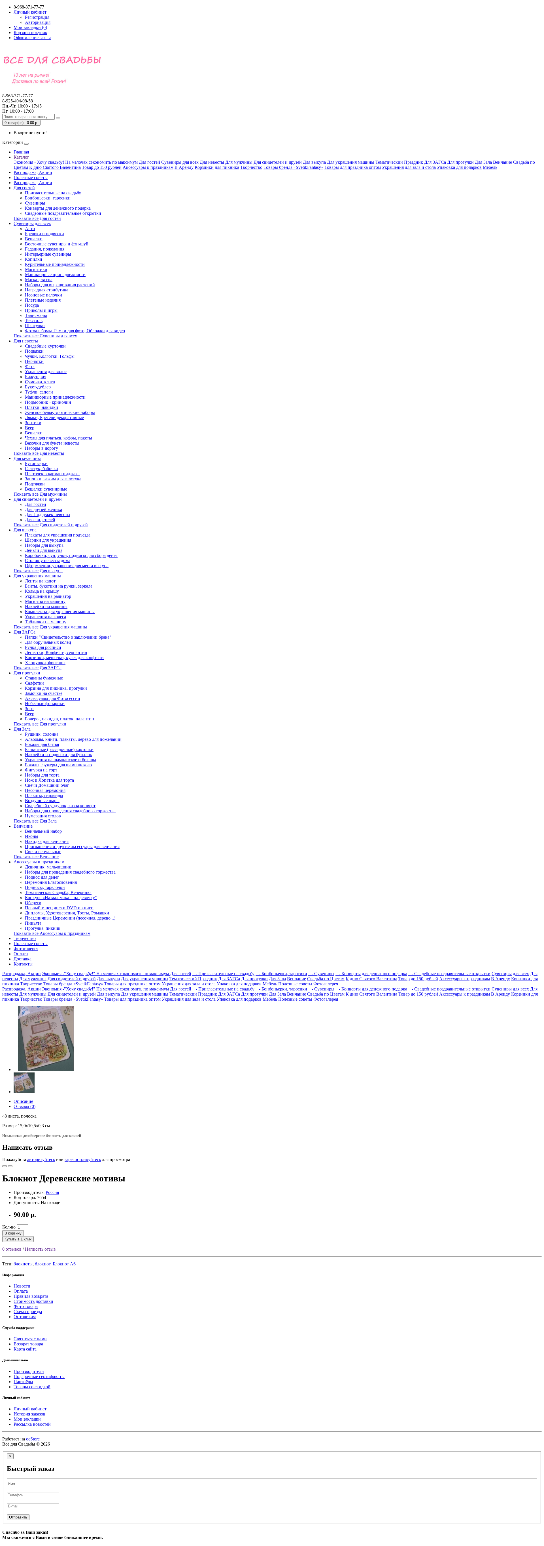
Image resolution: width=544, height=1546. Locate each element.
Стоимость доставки (33, 1301)
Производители (29, 1371)
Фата (30, 366)
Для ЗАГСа (435, 162)
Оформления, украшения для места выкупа (67, 565)
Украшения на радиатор (48, 596)
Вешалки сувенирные (46, 489)
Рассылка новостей (32, 1424)
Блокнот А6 (64, 1263)
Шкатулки (35, 325)
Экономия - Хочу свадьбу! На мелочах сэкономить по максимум (76, 162)
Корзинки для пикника (217, 167)
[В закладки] (4, 1166)
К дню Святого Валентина (55, 167)
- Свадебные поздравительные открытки (449, 973)
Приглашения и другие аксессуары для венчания (72, 846)
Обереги (33, 902)
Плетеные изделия (43, 300)
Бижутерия (35, 376)
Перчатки (34, 361)
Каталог (21, 157)
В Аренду (184, 167)
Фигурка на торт (41, 769)
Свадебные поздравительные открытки (63, 213)
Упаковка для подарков (459, 167)
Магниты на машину (45, 601)
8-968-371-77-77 (17, 98)
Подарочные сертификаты (39, 1376)
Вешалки (33, 238)
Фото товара (26, 1306)
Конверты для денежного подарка (58, 208)
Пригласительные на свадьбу (53, 192)
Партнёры (23, 1381)
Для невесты (212, 162)
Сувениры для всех (180, 162)
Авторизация (37, 22)
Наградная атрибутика (46, 289)
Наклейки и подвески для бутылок (58, 754)
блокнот (42, 1263)
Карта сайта (25, 1349)
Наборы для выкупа (44, 545)
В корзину (13, 1233)
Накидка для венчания (47, 841)
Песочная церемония (45, 790)
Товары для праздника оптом (352, 167)
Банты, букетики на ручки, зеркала (58, 586)
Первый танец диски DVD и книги (59, 907)
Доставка (22, 958)
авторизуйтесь (41, 1159)
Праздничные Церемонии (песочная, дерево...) (70, 918)
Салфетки (34, 683)
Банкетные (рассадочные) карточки (59, 749)
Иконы (31, 836)
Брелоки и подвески (44, 233)
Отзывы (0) (24, 1106)
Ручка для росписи (43, 647)
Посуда (32, 305)
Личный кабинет (30, 1408)
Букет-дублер (38, 386)
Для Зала (483, 162)
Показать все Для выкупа (38, 570)
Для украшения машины (350, 162)
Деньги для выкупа (43, 550)
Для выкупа (314, 162)
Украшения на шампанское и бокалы (60, 759)
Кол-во (9, 1227)
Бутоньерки (36, 463)
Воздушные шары (42, 800)
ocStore (33, 1438)
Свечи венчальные (43, 851)
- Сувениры (321, 973)
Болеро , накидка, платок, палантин (59, 718)
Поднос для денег (42, 877)
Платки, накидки (41, 407)
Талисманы (36, 315)
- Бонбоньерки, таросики (281, 973)
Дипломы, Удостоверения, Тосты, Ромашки (67, 912)
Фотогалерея (26, 948)
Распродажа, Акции (33, 172)
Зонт (29, 708)
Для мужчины (238, 162)
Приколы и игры (41, 310)
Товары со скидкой (32, 1386)
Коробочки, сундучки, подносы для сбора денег (71, 555)
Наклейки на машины (46, 606)
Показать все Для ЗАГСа (37, 667)
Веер (29, 427)
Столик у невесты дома (47, 560)
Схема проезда (28, 1311)
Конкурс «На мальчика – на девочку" (61, 897)
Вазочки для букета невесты (52, 443)
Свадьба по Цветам (326, 978)
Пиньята (33, 923)
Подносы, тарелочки (45, 887)
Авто (30, 228)
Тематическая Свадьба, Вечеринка (58, 892)
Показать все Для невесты (39, 453)
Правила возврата (31, 1296)
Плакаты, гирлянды (44, 795)
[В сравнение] (10, 1166)
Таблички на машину (45, 621)
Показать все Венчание (36, 856)
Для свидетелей (40, 519)
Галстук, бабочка (41, 468)
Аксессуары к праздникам (148, 167)
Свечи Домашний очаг (47, 785)
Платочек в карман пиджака (52, 473)
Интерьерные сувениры (48, 254)
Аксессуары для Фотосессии (52, 698)
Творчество (251, 167)
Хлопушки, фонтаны (45, 662)
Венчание (502, 162)
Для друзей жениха (43, 509)
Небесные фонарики (45, 703)
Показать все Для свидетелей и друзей (51, 524)
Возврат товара (28, 1343)
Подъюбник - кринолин (48, 402)
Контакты (23, 964)
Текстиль (33, 320)
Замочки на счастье (43, 693)
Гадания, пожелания (44, 249)
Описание (23, 1101)
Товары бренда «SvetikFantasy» (293, 167)
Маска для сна (38, 279)
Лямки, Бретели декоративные (54, 417)
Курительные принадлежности (55, 264)
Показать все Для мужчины (40, 494)
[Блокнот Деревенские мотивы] (46, 1069)
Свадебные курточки (45, 346)
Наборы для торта (42, 775)
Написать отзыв (40, 1249)
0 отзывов (12, 1249)
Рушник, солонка (41, 734)
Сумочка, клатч (40, 381)
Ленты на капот (40, 581)
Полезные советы (31, 177)
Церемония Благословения (51, 882)
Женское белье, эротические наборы (60, 412)
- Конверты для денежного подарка (371, 973)
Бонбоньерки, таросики (48, 197)
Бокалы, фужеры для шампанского (58, 764)
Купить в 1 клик (18, 1239)
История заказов (29, 1414)
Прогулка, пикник (42, 928)
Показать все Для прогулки (40, 724)
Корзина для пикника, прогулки (56, 688)
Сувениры (35, 203)
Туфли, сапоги (39, 392)
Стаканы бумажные (44, 678)
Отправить (18, 1517)
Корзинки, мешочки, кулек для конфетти (64, 657)
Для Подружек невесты (47, 514)
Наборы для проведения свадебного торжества (70, 810)
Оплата (21, 953)
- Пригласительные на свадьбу (223, 973)
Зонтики (33, 422)
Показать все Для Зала (35, 821)
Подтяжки (35, 483)
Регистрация (37, 17)
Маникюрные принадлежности (55, 274)
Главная (21, 152)
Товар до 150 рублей (102, 167)
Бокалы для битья (42, 744)
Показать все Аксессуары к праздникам (52, 933)
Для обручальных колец (48, 642)
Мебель (490, 167)
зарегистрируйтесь (83, 1159)
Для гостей (149, 162)
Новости (22, 1286)
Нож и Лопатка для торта (49, 780)
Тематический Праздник (399, 162)
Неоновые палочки (43, 295)
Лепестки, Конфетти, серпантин (56, 652)
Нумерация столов (43, 815)
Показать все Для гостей (37, 218)
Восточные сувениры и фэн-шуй (56, 243)
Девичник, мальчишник (48, 867)
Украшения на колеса (45, 616)
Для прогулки (460, 162)
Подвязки (34, 351)
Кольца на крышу (42, 591)
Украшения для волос (46, 371)
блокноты (23, 1263)
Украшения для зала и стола (409, 167)
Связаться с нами (30, 1338)
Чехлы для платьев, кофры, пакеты (58, 438)
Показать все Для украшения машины (50, 626)
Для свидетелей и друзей (278, 162)
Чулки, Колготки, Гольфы (50, 356)
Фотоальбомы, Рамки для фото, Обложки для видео (75, 330)
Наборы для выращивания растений (60, 284)
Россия (52, 1192)
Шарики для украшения (48, 540)
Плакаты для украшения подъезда (57, 535)
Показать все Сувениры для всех (45, 335)
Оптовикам (25, 1316)
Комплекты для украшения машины (60, 611)
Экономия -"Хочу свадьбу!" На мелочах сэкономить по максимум (106, 973)
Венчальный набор (43, 831)
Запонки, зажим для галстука (53, 478)
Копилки (33, 259)
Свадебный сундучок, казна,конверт (60, 805)
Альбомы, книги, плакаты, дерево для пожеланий (73, 739)
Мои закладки (27, 1419)
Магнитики (36, 269)
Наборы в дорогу (41, 448)
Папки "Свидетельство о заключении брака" (68, 637)
